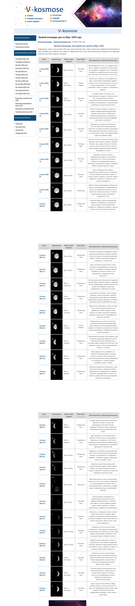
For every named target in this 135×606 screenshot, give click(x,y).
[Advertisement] (79, 227)
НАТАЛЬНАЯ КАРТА (59, 21)
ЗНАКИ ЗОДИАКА (33, 21)
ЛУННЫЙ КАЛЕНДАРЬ (35, 19)
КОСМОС (30, 16)
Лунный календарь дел (62, 42)
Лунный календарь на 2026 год (25, 52)
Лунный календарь (45, 42)
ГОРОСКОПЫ (56, 15)
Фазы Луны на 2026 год (22, 117)
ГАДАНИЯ (55, 18)
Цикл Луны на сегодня (22, 37)
